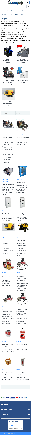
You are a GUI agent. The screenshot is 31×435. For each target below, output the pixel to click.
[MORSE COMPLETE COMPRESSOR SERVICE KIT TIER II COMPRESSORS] (22, 264)
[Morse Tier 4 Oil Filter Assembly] (8, 334)
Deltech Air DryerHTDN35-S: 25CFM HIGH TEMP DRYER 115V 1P (21, 217)
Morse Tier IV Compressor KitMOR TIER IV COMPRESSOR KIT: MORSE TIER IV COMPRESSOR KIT (7, 280)
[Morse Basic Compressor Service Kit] (8, 299)
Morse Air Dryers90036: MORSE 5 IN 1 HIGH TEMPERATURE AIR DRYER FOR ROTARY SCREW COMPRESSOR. (22, 187)
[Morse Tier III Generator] (22, 125)
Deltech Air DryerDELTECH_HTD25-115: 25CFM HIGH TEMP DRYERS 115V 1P (8, 217)
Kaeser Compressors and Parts (8, 103)
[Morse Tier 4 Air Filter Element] (8, 362)
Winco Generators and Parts (8, 61)
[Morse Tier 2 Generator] (8, 172)
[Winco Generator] (22, 230)
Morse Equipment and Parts (22, 61)
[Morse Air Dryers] (22, 172)
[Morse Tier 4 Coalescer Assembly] (22, 362)
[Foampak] (15, 2)
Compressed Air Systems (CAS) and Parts (8, 82)
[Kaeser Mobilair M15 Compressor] (8, 230)
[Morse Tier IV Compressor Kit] (8, 264)
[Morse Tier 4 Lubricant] (22, 334)
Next (21, 387)
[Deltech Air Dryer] (8, 203)
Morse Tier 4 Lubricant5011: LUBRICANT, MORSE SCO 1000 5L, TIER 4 (22, 348)
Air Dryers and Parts (22, 81)
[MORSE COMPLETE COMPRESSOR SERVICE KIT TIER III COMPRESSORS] (22, 299)
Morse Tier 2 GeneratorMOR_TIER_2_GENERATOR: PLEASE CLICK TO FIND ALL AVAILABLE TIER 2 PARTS (8, 189)
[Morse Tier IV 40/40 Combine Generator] (8, 125)
